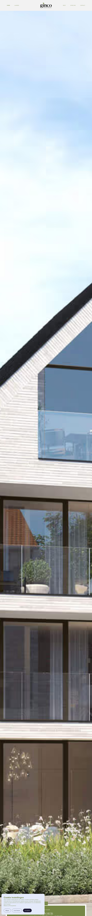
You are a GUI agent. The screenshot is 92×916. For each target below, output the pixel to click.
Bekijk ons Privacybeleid (10, 905)
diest (64, 5)
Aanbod (17, 5)
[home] (46, 5)
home (8, 5)
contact (82, 5)
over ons (73, 5)
